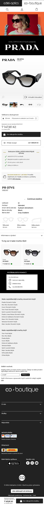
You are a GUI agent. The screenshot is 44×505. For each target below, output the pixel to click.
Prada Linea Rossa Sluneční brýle (13, 314)
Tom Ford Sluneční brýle (10, 309)
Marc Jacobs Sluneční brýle (11, 324)
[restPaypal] (13, 435)
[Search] (7, 9)
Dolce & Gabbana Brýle (9, 343)
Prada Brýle (6, 338)
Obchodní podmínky (15, 495)
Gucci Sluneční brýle (9, 307)
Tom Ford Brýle (7, 333)
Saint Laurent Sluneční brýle (11, 312)
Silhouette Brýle (7, 353)
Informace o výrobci (8, 235)
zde (2, 380)
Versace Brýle (6, 345)
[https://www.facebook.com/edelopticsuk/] (28, 463)
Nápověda (5, 422)
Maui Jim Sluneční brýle (10, 319)
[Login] (21, 9)
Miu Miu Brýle (6, 336)
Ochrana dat (27, 495)
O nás (4, 404)
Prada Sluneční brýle (9, 302)
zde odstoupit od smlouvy (22, 491)
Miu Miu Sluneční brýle (9, 304)
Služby (4, 413)
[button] (11, 3)
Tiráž (34, 495)
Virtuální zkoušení (35, 97)
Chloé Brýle (6, 355)
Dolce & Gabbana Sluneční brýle (13, 317)
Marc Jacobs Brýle (8, 350)
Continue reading (34, 199)
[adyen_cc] (3, 435)
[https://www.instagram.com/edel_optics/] (32, 463)
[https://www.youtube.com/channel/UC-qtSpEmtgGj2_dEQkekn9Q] (36, 463)
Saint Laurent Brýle (8, 348)
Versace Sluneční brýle (9, 321)
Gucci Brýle (5, 340)
